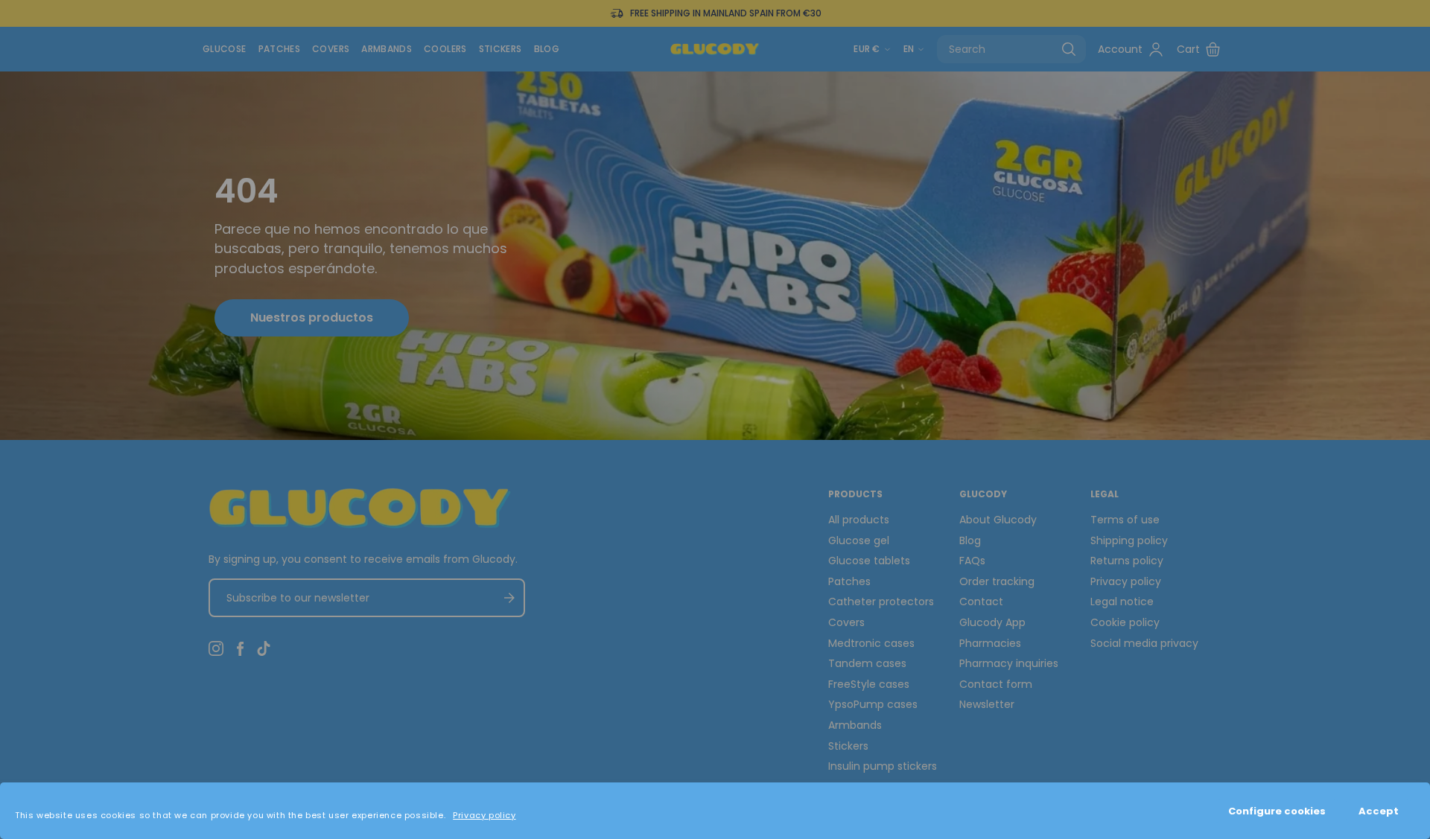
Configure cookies (1277, 811)
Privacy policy (484, 815)
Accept (1378, 811)
